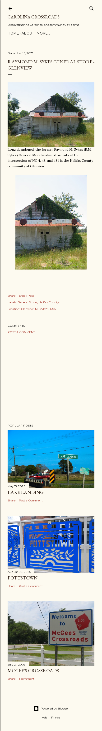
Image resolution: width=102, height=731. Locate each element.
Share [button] (11, 295)
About (28, 33)
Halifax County (49, 302)
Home (13, 33)
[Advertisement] (51, 379)
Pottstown (22, 578)
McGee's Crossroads (33, 670)
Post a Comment (21, 332)
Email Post (26, 295)
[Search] (91, 7)
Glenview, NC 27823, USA (38, 309)
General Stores (27, 302)
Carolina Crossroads (34, 17)
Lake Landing (26, 492)
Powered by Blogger (55, 708)
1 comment (26, 678)
